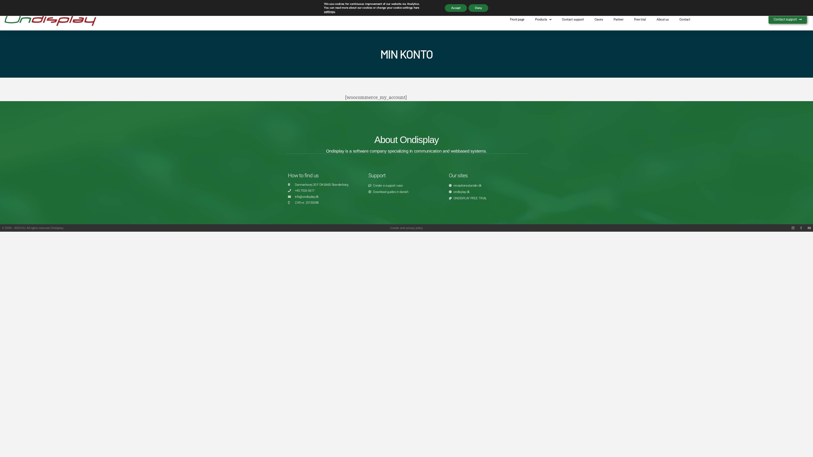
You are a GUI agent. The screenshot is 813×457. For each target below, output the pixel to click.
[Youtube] (809, 228)
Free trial (640, 19)
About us (663, 19)
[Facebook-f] (801, 228)
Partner (618, 19)
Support (377, 175)
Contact (684, 19)
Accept (455, 8)
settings (329, 12)
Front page (517, 19)
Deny (478, 8)
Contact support (573, 19)
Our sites (458, 175)
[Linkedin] (792, 228)
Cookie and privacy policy (406, 228)
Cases (599, 19)
